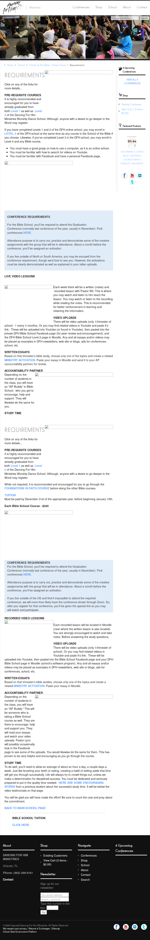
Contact (142, 7)
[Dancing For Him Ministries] (12, 7)
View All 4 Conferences (132, 81)
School (112, 7)
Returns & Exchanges (39, 928)
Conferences (80, 7)
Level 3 (10, 133)
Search (85, 879)
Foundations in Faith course (26, 488)
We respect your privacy (15, 928)
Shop (99, 7)
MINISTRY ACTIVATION (19, 360)
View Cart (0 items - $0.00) (55, 862)
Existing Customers (131, 104)
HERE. (27, 233)
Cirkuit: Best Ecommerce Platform (20, 931)
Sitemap (56, 928)
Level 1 (15, 111)
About (127, 7)
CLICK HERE (20, 825)
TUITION (10, 495)
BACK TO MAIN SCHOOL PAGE (25, 808)
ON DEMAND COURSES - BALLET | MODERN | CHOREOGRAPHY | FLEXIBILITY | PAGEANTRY (132, 157)
